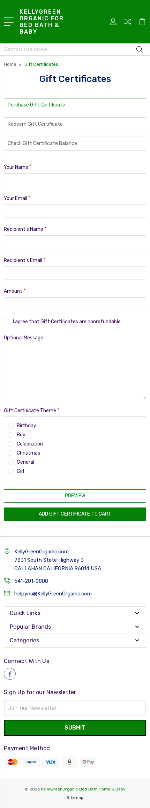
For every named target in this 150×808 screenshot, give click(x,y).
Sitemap (75, 797)
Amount (15, 291)
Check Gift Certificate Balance (42, 143)
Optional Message (23, 338)
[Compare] (128, 24)
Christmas (28, 453)
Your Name (18, 167)
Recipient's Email (25, 260)
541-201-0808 (31, 581)
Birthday (26, 426)
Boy (21, 435)
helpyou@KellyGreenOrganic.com (53, 594)
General (25, 462)
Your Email (17, 198)
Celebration (30, 444)
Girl (20, 471)
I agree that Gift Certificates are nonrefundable (67, 322)
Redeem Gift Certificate (35, 124)
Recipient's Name (25, 229)
